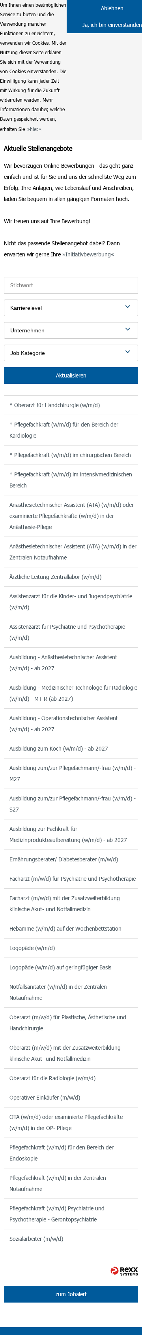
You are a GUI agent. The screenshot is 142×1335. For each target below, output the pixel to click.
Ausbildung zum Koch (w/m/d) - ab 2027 (58, 748)
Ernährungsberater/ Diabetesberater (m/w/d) (63, 859)
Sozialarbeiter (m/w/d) (36, 1238)
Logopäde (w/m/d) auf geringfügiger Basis (60, 967)
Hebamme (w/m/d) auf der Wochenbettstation (65, 928)
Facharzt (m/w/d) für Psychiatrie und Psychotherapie (72, 878)
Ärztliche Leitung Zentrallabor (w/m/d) (55, 576)
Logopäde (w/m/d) (32, 948)
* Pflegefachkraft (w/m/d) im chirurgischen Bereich (70, 455)
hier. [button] (34, 129)
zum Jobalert (71, 1294)
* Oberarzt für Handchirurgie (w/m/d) (54, 405)
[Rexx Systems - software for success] (124, 1271)
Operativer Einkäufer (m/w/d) (44, 1097)
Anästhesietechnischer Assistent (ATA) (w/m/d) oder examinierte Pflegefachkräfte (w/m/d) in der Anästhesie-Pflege (71, 516)
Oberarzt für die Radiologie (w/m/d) (52, 1078)
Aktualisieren (71, 375)
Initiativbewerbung (88, 254)
